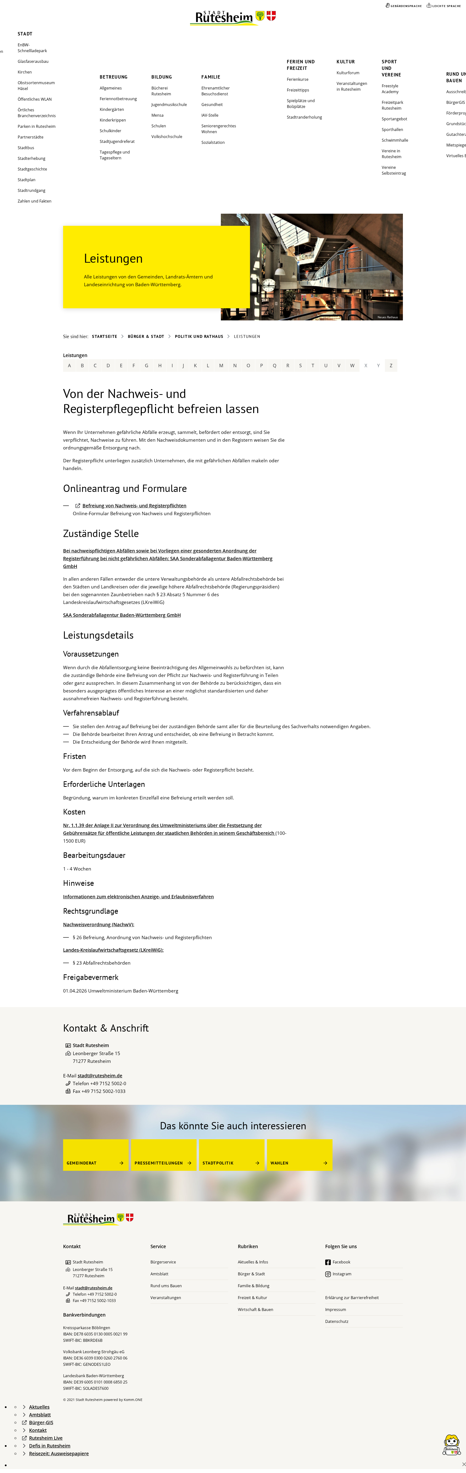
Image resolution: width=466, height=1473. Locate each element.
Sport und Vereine (391, 68)
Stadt (25, 34)
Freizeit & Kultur (252, 1297)
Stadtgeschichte (32, 169)
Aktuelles (39, 1407)
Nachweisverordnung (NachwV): (98, 924)
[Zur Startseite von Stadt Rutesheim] (233, 18)
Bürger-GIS (41, 1422)
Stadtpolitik (218, 1163)
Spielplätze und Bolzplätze (301, 103)
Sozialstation (213, 142)
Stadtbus (26, 147)
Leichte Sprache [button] (447, 6)
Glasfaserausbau (33, 61)
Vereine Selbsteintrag (394, 170)
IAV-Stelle (209, 115)
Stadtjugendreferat (117, 141)
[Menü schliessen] (464, 1464)
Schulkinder (110, 130)
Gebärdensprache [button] (406, 6)
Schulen (158, 126)
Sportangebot (394, 119)
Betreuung (114, 77)
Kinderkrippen (113, 120)
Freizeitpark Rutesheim (392, 105)
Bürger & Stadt (146, 336)
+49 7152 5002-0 (108, 1083)
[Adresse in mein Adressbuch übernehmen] (68, 1046)
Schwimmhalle (395, 140)
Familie (210, 77)
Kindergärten (112, 109)
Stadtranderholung (304, 117)
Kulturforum (348, 72)
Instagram (342, 1274)
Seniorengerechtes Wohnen (218, 128)
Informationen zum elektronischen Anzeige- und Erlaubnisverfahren (138, 897)
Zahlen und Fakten (34, 201)
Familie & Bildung (253, 1285)
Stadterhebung (31, 158)
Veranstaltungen (165, 1297)
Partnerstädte (30, 137)
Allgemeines (111, 88)
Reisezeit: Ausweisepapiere (59, 1453)
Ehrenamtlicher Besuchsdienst (215, 91)
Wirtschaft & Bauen (255, 1309)
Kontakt (38, 1430)
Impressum (335, 1309)
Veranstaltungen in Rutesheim (352, 86)
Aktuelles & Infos (253, 1262)
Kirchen (25, 72)
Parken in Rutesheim (37, 126)
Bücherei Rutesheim (161, 91)
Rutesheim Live (46, 1438)
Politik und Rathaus (199, 336)
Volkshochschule (166, 136)
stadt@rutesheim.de (100, 1076)
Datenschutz (336, 1321)
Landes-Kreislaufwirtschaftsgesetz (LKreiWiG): (113, 950)
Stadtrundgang (31, 190)
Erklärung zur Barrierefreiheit (352, 1297)
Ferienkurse (297, 79)
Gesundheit (212, 104)
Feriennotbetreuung (118, 98)
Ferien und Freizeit (301, 65)
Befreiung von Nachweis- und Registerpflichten (134, 506)
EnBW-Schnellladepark (32, 47)
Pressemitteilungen (159, 1163)
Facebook (341, 1262)
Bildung (161, 77)
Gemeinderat (82, 1163)
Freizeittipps (298, 90)
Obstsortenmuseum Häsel (36, 85)
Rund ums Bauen (166, 1285)
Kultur (346, 62)
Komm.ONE (133, 1399)
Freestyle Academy (390, 88)
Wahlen (280, 1163)
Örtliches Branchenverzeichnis (37, 112)
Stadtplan (26, 179)
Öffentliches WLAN (35, 99)
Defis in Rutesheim (49, 1446)
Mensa (157, 115)
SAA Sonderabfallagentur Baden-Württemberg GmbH (122, 615)
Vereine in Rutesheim (391, 153)
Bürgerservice (163, 1262)
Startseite (104, 336)
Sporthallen (392, 129)
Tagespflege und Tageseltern (115, 155)
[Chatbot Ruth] (451, 1444)
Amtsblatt (159, 1274)
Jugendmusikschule (169, 104)
